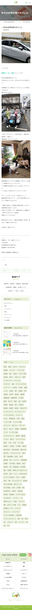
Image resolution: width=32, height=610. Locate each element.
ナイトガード (16, 498)
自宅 (22, 518)
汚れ (27, 522)
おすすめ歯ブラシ (7, 498)
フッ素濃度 (18, 446)
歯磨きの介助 (23, 449)
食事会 (22, 418)
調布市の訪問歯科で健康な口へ (10, 252)
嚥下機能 (5, 494)
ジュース (16, 473)
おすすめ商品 (12, 463)
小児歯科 (20, 387)
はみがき (18, 477)
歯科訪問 (5, 373)
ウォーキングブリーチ (16, 480)
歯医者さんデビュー (8, 501)
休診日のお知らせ (23, 473)
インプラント (7, 317)
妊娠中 (15, 401)
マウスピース (10, 522)
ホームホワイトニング (8, 411)
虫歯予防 (24, 446)
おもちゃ (5, 418)
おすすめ (15, 366)
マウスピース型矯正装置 (9, 515)
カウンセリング (7, 384)
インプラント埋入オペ (20, 494)
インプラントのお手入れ (9, 415)
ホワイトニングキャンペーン (10, 518)
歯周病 (25, 387)
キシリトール (16, 460)
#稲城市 (6, 284)
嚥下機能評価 (16, 466)
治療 (9, 480)
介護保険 (5, 394)
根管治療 (17, 435)
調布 (16, 404)
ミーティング (17, 508)
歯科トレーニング (17, 484)
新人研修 (5, 473)
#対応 (22, 291)
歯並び (26, 518)
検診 (11, 460)
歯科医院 (17, 394)
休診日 (13, 487)
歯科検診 (24, 401)
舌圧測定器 (20, 491)
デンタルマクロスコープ (9, 435)
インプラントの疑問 (17, 422)
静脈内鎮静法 (10, 456)
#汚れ (17, 291)
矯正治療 (11, 404)
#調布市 (12, 284)
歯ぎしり (5, 429)
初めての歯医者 (7, 487)
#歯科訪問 (25, 284)
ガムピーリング (7, 387)
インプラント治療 (7, 422)
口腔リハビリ (18, 377)
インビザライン (8, 309)
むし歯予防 (7, 320)
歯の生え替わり (7, 449)
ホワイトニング (8, 314)
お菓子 (10, 473)
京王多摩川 (21, 404)
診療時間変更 (24, 460)
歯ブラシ (10, 401)
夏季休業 (5, 466)
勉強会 (5, 442)
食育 (23, 487)
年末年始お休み (7, 491)
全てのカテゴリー (8, 303)
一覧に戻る (16, 270)
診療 (16, 522)
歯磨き (5, 401)
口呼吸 (18, 418)
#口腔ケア (11, 291)
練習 (5, 504)
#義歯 (14, 287)
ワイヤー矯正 (20, 442)
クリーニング (21, 522)
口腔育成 (5, 463)
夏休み (23, 463)
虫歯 (18, 518)
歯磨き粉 (19, 463)
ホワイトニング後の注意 (9, 477)
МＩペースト (22, 425)
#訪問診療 (8, 287)
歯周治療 (11, 408)
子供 (25, 391)
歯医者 (9, 366)
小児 (21, 498)
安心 (8, 525)
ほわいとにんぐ (7, 511)
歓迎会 (16, 456)
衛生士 (23, 453)
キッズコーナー (19, 415)
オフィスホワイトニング (20, 411)
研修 (5, 456)
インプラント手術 (20, 370)
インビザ (5, 432)
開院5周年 (6, 460)
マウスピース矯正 (22, 373)
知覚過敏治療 (23, 429)
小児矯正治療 (18, 515)
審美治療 (23, 435)
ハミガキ (5, 391)
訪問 (6, 265)
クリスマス (6, 439)
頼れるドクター (24, 408)
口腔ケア (11, 377)
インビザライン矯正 (13, 432)
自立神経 (19, 487)
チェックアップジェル (20, 439)
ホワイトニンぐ (7, 425)
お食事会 (23, 477)
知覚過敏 (5, 408)
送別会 (21, 456)
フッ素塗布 (11, 446)
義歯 (13, 384)
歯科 (16, 391)
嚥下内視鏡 (23, 466)
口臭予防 (11, 394)
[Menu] (29, 2)
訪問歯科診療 (12, 418)
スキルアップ (21, 501)
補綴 (5, 470)
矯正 (5, 311)
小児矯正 (15, 373)
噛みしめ (11, 429)
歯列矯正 (20, 391)
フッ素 (9, 442)
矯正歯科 (5, 446)
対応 (5, 525)
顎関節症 (22, 394)
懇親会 (15, 501)
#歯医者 (18, 284)
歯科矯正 (25, 480)
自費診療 (9, 470)
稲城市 (23, 377)
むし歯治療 (14, 387)
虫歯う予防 (6, 453)
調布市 (5, 366)
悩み (5, 522)
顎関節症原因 (6, 397)
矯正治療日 (11, 494)
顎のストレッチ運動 (11, 504)
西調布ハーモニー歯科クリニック (20, 470)
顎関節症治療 (14, 397)
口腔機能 (17, 429)
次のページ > (26, 270)
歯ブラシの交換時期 (8, 484)
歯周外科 (17, 408)
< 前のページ (6, 270)
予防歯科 (11, 391)
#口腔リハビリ (22, 287)
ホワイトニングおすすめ (21, 384)
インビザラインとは (8, 380)
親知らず (12, 439)
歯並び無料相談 (15, 449)
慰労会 (5, 480)
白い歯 (14, 442)
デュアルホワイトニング (15, 453)
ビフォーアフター (16, 511)
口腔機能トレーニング (8, 508)
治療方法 (14, 491)
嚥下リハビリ (15, 425)
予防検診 (5, 404)
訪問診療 (5, 370)
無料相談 (5, 377)
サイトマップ (24, 588)
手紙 (10, 466)
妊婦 (20, 401)
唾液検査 (24, 504)
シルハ (19, 504)
